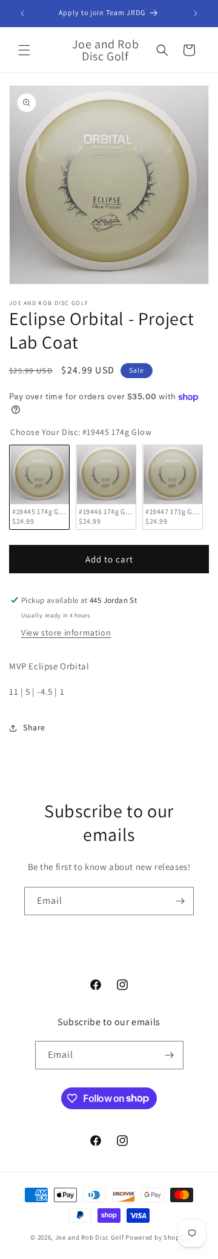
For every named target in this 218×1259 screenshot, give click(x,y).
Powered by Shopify (156, 1237)
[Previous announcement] (22, 13)
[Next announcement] (195, 13)
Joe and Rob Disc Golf (89, 1237)
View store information (66, 632)
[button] (24, 50)
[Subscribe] (180, 901)
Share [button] (34, 727)
